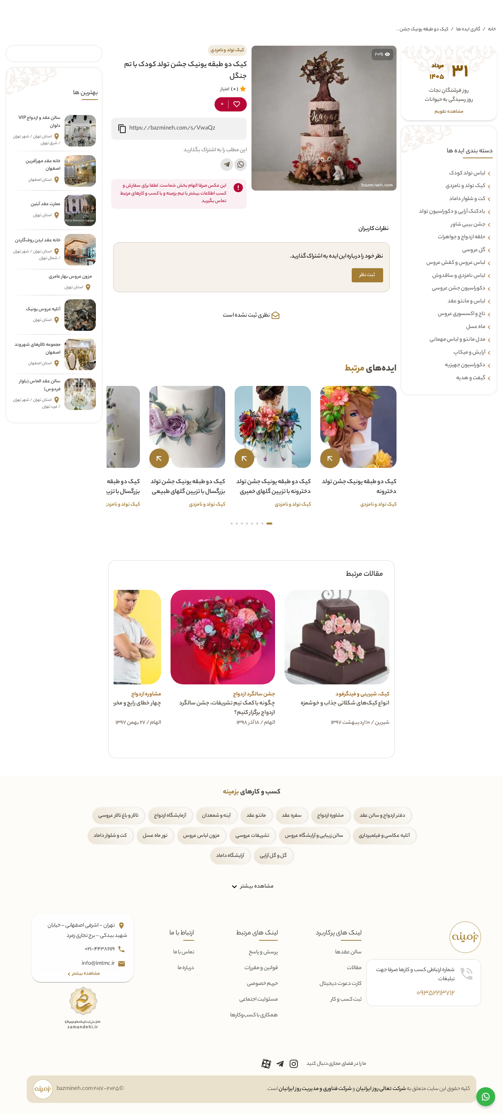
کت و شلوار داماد (467, 199)
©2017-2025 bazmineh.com (90, 1089)
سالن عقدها (348, 952)
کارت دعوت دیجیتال (340, 983)
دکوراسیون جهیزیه (465, 365)
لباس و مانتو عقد (466, 301)
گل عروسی (473, 250)
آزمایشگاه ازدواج (170, 816)
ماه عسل (475, 327)
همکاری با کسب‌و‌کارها (254, 1015)
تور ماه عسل (155, 836)
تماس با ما (183, 952)
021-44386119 (100, 949)
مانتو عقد (256, 816)
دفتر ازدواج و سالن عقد (382, 816)
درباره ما (186, 968)
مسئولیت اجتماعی (258, 999)
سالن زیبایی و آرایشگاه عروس (314, 836)
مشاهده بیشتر (256, 886)
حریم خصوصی (262, 983)
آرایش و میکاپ (469, 352)
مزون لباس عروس (201, 836)
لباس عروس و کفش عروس (455, 263)
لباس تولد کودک (467, 173)
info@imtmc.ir (99, 963)
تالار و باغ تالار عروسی (118, 816)
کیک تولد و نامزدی (465, 186)
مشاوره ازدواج (330, 816)
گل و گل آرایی (273, 856)
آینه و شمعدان (216, 816)
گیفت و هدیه (470, 378)
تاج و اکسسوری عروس (461, 314)
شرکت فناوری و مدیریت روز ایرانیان (315, 1089)
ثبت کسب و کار (346, 999)
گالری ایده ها (468, 29)
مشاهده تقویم (449, 112)
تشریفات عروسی (252, 836)
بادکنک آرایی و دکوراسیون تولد (452, 212)
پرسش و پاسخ (263, 952)
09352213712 (436, 993)
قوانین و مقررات (261, 968)
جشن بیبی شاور (468, 225)
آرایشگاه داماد (230, 856)
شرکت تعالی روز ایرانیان (381, 1089)
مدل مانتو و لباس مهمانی (457, 339)
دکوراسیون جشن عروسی (458, 288)
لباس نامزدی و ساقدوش (458, 276)
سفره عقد (291, 816)
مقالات (354, 968)
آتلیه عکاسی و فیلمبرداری (384, 836)
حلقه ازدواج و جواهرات (461, 237)
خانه (492, 29)
